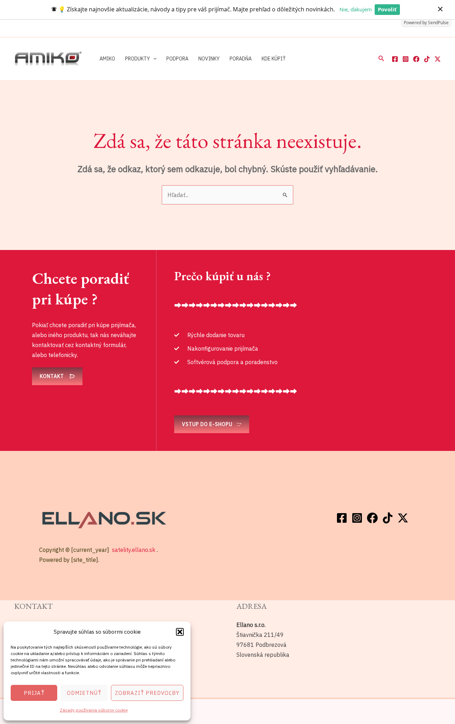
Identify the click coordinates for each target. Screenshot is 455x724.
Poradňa (241, 58)
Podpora (177, 58)
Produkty (137, 58)
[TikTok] (427, 59)
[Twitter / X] (437, 59)
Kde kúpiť (274, 58)
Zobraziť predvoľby (147, 693)
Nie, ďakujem (355, 9)
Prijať (34, 693)
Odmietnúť (84, 693)
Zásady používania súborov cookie (94, 710)
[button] (179, 631)
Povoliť (387, 9)
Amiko (107, 58)
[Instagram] (405, 59)
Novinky (209, 58)
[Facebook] (395, 59)
